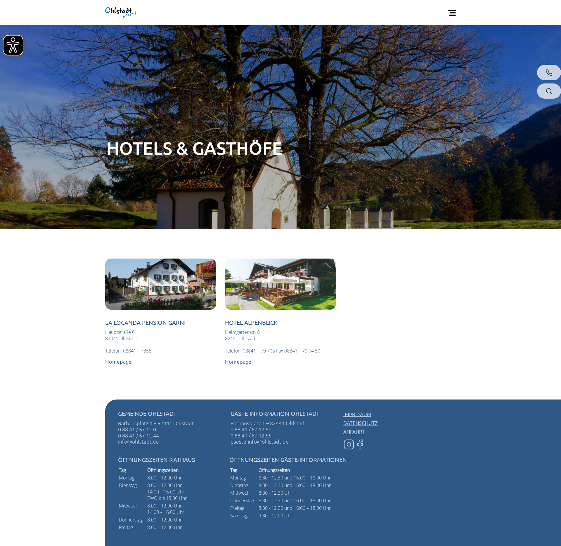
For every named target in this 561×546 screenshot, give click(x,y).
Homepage (118, 361)
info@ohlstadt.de (138, 441)
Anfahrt (354, 431)
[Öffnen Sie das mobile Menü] (453, 12)
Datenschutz (360, 423)
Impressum (357, 414)
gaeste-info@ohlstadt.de (260, 441)
